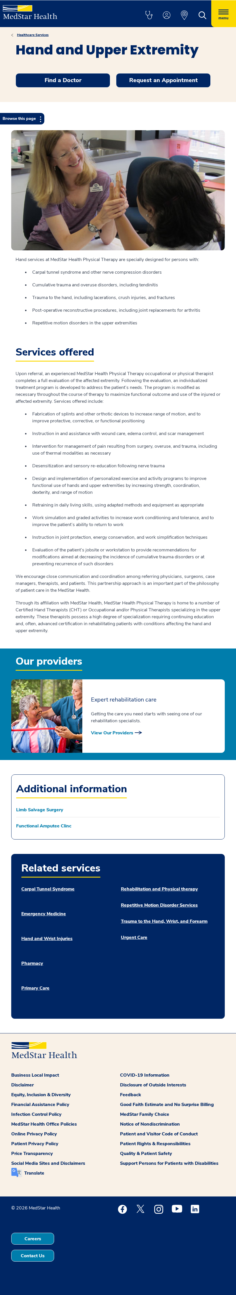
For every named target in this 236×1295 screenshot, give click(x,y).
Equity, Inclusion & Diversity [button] (41, 1095)
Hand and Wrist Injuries (47, 939)
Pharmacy (32, 963)
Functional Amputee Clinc (43, 826)
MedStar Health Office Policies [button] (44, 1124)
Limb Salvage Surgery (39, 810)
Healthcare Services (33, 35)
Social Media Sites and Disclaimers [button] (48, 1163)
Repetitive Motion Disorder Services (159, 905)
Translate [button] (34, 1173)
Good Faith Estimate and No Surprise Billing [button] (167, 1104)
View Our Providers (112, 733)
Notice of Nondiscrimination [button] (150, 1124)
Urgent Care (134, 937)
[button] (149, 15)
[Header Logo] (30, 9)
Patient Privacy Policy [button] (34, 1144)
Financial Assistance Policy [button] (40, 1104)
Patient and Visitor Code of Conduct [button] (159, 1134)
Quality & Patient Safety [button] (146, 1153)
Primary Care (35, 988)
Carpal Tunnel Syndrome (48, 889)
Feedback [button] (130, 1095)
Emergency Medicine (43, 914)
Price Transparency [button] (32, 1153)
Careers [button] (32, 1239)
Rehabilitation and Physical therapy (159, 889)
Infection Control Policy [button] (36, 1114)
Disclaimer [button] (22, 1085)
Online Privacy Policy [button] (34, 1134)
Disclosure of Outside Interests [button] (153, 1085)
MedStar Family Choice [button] (144, 1114)
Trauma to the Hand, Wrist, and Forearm (164, 921)
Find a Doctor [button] (63, 80)
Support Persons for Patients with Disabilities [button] (169, 1163)
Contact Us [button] (33, 1256)
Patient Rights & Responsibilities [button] (155, 1144)
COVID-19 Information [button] (145, 1075)
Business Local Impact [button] (35, 1075)
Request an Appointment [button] (163, 80)
